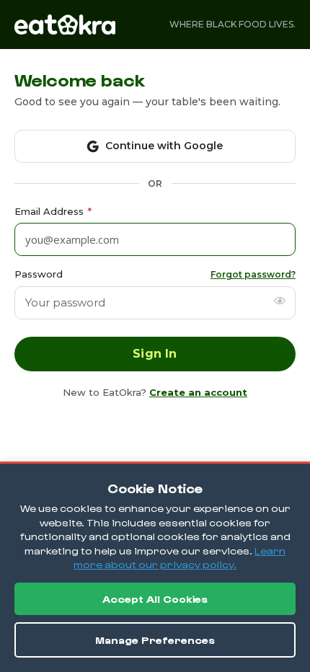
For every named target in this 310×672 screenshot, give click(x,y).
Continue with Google (164, 145)
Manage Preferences (155, 640)
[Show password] (279, 301)
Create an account (198, 392)
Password (38, 274)
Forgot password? (253, 274)
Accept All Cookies (155, 599)
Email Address (53, 211)
